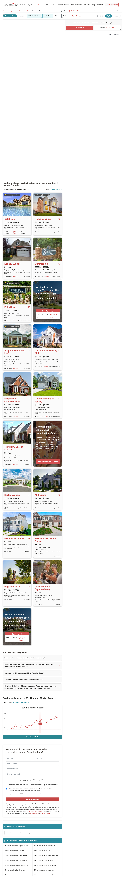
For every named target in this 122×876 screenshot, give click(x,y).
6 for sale (45, 232)
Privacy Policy (34, 813)
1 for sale (15, 508)
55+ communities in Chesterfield (45, 865)
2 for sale (15, 416)
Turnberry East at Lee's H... (13, 448)
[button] (32, 658)
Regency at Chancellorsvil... (13, 400)
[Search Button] (39, 5)
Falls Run (9, 307)
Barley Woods (12, 495)
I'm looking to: (24, 780)
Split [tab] (109, 16)
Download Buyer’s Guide (47, 461)
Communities (10, 16)
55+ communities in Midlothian (14, 870)
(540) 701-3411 (51, 5)
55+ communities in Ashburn (14, 850)
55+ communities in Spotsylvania (15, 860)
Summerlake (41, 263)
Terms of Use (46, 813)
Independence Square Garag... (43, 588)
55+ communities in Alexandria (44, 845)
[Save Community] (29, 219)
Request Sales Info (32, 799)
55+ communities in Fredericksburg (46, 855)
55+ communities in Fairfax (43, 850)
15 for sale (14, 232)
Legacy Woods (12, 263)
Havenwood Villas (14, 538)
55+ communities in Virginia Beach (16, 845)
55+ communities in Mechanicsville (16, 865)
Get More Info (47, 311)
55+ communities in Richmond (44, 870)
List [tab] (101, 16)
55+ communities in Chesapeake (15, 855)
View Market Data (32, 737)
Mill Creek (40, 495)
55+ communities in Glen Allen (44, 860)
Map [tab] (116, 16)
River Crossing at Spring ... (44, 400)
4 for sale (14, 276)
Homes (21, 16)
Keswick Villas (43, 219)
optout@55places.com (36, 811)
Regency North (12, 586)
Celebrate (9, 219)
